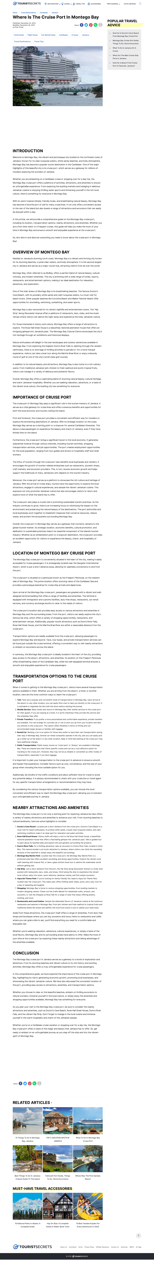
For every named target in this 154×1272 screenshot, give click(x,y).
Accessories (96, 4)
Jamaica (85, 35)
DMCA (132, 1247)
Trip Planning (112, 4)
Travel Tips (80, 4)
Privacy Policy (89, 1247)
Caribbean (63, 35)
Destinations (52, 4)
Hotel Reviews (130, 4)
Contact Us (115, 1247)
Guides (67, 4)
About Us (63, 1247)
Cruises (75, 35)
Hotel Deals (19, 35)
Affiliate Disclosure (102, 1247)
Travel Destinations (22, 41)
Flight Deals (33, 35)
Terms (80, 1247)
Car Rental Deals (48, 35)
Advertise (124, 1247)
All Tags (138, 1247)
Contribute (72, 1247)
